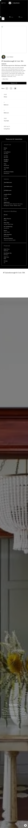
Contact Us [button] (14, 717)
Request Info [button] (14, 83)
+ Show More (5, 79)
